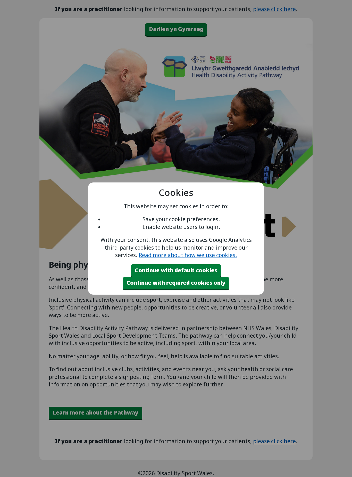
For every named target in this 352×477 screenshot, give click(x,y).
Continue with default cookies (176, 270)
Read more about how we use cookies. (188, 255)
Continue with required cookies (176, 282)
